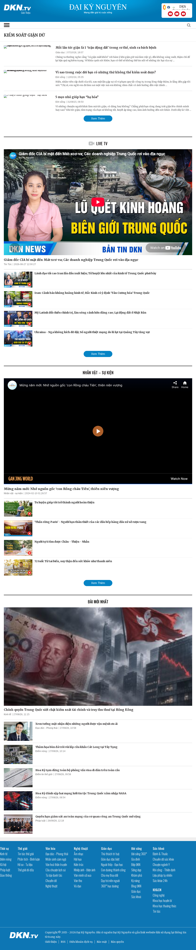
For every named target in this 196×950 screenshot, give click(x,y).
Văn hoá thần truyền (56, 864)
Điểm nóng (41, 751)
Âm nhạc (78, 854)
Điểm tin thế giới (43, 774)
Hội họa (78, 859)
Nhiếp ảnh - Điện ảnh (84, 870)
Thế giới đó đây (26, 870)
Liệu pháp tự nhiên (162, 875)
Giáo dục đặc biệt (110, 859)
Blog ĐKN (136, 886)
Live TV (101, 143)
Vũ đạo (77, 886)
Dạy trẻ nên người (110, 880)
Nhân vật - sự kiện (13, 493)
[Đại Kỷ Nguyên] (17, 6)
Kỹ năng (135, 880)
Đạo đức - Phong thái (46, 728)
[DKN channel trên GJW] (181, 7)
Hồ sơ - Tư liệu (25, 864)
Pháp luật (40, 820)
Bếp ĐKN (135, 864)
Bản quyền (117, 941)
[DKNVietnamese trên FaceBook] (168, 7)
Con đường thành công (113, 870)
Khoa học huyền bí (162, 900)
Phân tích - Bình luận (29, 859)
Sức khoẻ (136, 896)
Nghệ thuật (51, 886)
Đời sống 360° (139, 854)
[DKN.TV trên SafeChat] (164, 7)
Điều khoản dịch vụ (81, 941)
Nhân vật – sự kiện (98, 372)
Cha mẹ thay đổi (109, 875)
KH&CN (157, 890)
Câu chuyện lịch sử (56, 870)
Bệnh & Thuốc (160, 854)
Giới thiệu (51, 941)
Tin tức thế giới (26, 854)
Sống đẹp (136, 870)
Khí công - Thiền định (164, 870)
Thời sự (4, 848)
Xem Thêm (98, 118)
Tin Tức (8, 264)
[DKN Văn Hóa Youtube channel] (183, 13)
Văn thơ (78, 880)
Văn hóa (50, 848)
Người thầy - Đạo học (112, 864)
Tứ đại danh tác (54, 875)
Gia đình (135, 859)
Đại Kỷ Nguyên (122, 932)
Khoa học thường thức (164, 906)
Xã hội (3, 864)
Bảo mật (102, 941)
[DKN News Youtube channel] (170, 13)
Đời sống (60, 77)
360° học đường (110, 886)
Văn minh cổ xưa (82, 875)
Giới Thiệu (25, 13)
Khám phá (136, 875)
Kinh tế (7, 714)
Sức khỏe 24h (160, 880)
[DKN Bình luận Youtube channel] (176, 13)
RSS (63, 941)
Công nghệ (158, 895)
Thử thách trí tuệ (110, 854)
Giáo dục (60, 52)
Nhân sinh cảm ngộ (56, 859)
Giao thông (6, 875)
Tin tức (156, 911)
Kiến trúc (78, 864)
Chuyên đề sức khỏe (163, 859)
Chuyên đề (51, 880)
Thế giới (22, 848)
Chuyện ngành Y (161, 864)
